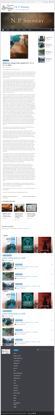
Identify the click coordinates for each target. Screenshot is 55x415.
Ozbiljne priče (16, 363)
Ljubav (15, 380)
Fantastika (16, 365)
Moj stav (15, 368)
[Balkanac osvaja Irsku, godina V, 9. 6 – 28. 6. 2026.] (41, 52)
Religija (15, 406)
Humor (15, 353)
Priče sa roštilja (17, 393)
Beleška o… (24, 29)
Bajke (15, 400)
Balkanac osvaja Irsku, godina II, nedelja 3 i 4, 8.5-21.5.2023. (19, 216)
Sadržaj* (18, 29)
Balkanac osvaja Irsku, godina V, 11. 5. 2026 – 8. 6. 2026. (23, 1)
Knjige (29, 29)
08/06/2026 (49, 60)
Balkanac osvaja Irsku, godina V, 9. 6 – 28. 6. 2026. (49, 52)
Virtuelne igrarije (17, 375)
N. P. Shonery (22, 6)
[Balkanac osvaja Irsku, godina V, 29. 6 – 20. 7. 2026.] (41, 45)
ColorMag (19, 413)
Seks (14, 370)
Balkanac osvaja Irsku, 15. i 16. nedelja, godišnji (7, 215)
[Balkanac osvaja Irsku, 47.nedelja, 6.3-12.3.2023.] (31, 204)
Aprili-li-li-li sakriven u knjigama (29, 196)
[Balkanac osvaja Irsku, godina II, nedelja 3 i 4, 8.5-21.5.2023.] (19, 204)
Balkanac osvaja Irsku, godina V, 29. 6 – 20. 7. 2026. (49, 45)
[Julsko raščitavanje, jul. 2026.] (41, 38)
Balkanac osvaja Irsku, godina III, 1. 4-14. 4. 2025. (10, 197)
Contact (7, 29)
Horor (15, 383)
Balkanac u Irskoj (5, 60)
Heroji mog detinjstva (18, 373)
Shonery (9, 67)
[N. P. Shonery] (3, 30)
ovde (17, 188)
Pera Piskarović (17, 360)
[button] (14, 30)
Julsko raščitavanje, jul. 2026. (49, 38)
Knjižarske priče (17, 378)
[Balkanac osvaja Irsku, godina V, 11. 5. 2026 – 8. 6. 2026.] (41, 59)
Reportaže (16, 388)
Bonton (15, 395)
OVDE (9, 77)
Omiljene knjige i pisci (7, 255)
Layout (12, 29)
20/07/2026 (49, 46)
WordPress (24, 413)
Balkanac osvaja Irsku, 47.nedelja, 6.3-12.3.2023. (31, 215)
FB (24, 188)
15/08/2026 (49, 39)
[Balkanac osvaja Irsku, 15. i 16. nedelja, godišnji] (7, 204)
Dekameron (16, 390)
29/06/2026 (49, 53)
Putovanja (16, 385)
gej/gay (15, 398)
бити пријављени (25, 228)
